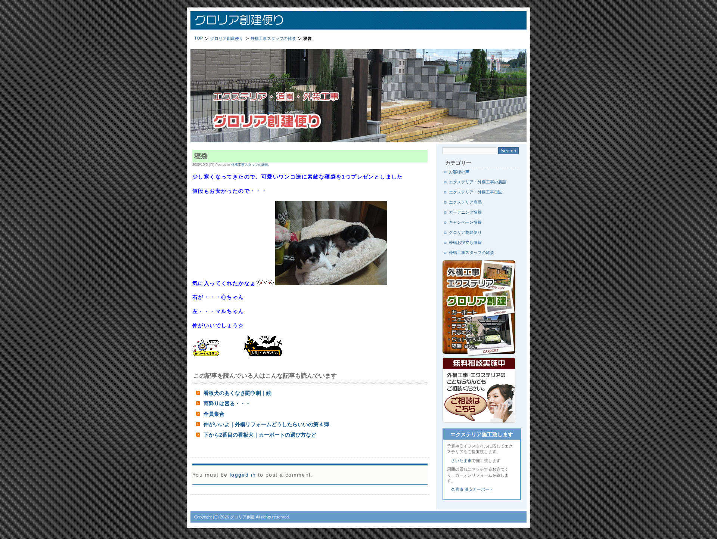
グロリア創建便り (287, 20)
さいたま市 (461, 460)
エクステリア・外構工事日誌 (475, 192)
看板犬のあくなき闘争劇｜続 (237, 393)
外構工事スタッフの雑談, (250, 165)
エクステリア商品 (465, 202)
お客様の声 (459, 172)
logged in (243, 475)
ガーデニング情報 (465, 212)
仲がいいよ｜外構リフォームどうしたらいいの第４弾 (266, 424)
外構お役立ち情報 (465, 242)
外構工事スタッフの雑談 (471, 252)
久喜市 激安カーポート (472, 489)
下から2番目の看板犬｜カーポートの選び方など (260, 435)
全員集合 (214, 414)
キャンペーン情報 (465, 222)
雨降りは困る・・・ (227, 403)
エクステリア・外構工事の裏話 (477, 182)
